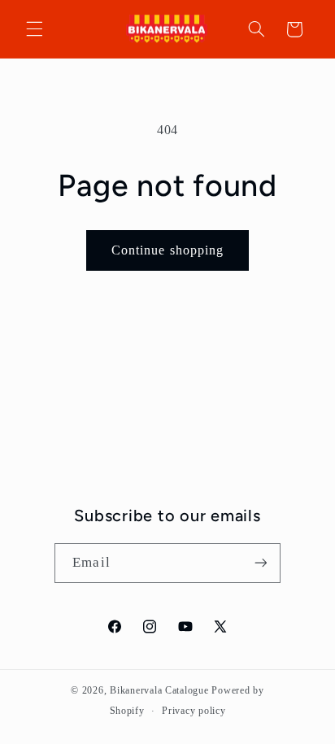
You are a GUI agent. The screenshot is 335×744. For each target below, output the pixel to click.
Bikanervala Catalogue (160, 690)
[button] (34, 29)
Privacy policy (193, 711)
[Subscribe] (260, 563)
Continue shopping (167, 250)
